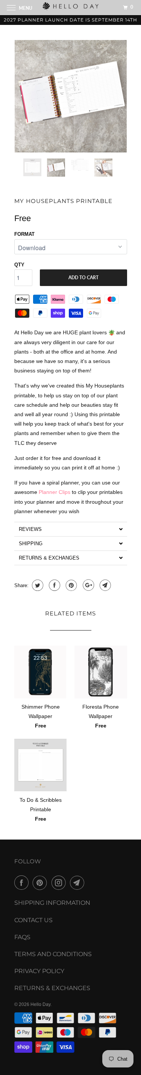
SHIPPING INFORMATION (52, 902)
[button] (70, 529)
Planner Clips (54, 492)
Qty (19, 265)
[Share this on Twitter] (36, 585)
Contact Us (33, 920)
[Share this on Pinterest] (70, 585)
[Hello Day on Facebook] (23, 882)
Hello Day (40, 1004)
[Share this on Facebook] (53, 585)
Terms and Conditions (53, 954)
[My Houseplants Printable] (70, 96)
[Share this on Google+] (87, 585)
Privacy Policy (39, 971)
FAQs (22, 937)
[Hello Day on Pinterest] (41, 882)
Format (24, 234)
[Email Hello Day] (78, 882)
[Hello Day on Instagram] (60, 882)
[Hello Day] (70, 7)
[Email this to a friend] (104, 585)
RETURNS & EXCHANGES (52, 988)
